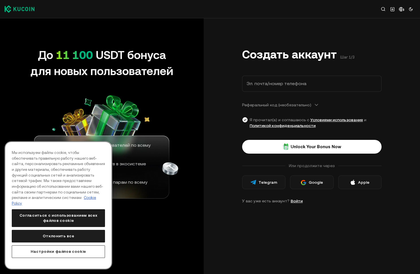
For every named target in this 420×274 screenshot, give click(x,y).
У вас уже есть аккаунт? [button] (272, 201)
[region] (58, 205)
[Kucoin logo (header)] (19, 8)
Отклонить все (58, 236)
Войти (297, 201)
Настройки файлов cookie (58, 251)
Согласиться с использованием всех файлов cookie (59, 218)
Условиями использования (336, 120)
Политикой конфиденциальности (283, 125)
